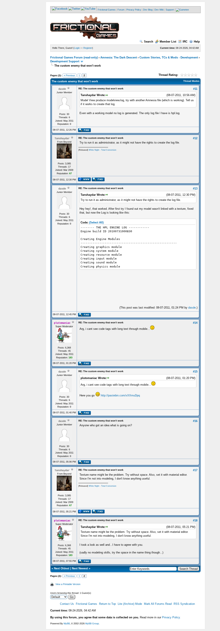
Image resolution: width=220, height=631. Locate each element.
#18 (195, 520)
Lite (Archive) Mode (130, 603)
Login (77, 48)
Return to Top (107, 603)
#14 (195, 322)
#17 (195, 470)
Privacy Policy (133, 9)
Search (148, 41)
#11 (195, 88)
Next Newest (80, 568)
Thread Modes (191, 81)
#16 (195, 421)
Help (197, 41)
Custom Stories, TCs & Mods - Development (168, 57)
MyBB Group (92, 623)
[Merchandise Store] (182, 9)
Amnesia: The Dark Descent (118, 57)
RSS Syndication (184, 603)
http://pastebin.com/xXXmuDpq (120, 395)
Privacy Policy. (171, 617)
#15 (195, 371)
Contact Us (67, 603)
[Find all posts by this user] (84, 131)
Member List (168, 41)
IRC (185, 41)
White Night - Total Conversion (102, 150)
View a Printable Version (67, 584)
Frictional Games (107, 9)
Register (87, 48)
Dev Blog (148, 9)
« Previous (69, 75)
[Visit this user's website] (84, 180)
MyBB (67, 623)
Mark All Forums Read (158, 603)
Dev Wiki (159, 9)
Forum (121, 9)
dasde (192, 307)
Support (170, 9)
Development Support (64, 61)
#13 (195, 188)
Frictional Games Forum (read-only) (74, 57)
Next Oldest (61, 568)
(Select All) (96, 222)
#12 (195, 138)
